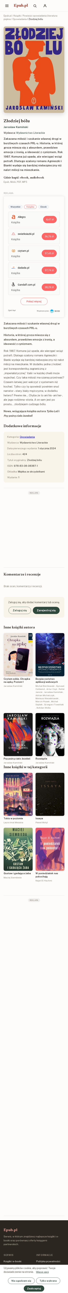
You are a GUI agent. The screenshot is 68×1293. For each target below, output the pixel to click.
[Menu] (7, 6)
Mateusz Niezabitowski (47, 698)
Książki (17, 15)
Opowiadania (20, 19)
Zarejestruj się (46, 610)
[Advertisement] (34, 530)
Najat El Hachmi (44, 880)
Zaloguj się (20, 610)
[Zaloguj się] (45, 6)
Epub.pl (21, 6)
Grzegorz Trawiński (54, 704)
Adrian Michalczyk (45, 695)
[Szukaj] (35, 6)
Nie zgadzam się (21, 1280)
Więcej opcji (42, 1272)
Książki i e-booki (12, 1261)
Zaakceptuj (34, 1288)
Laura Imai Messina (13, 822)
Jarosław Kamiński (16, 127)
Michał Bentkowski (45, 686)
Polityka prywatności (48, 1261)
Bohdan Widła (44, 708)
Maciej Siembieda (13, 877)
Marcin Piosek (43, 701)
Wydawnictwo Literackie (30, 132)
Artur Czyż (51, 689)
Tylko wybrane (48, 1280)
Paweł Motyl (42, 822)
